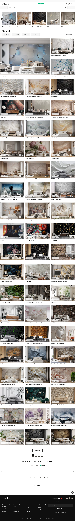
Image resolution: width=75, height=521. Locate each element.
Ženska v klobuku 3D (31, 363)
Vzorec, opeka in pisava (56, 199)
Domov (28, 490)
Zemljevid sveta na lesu (56, 446)
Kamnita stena (54, 261)
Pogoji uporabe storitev (42, 504)
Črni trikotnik (54, 240)
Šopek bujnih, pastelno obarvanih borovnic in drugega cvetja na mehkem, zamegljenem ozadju (9, 425)
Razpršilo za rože (30, 240)
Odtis (28, 507)
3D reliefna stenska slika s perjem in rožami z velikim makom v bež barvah (34, 384)
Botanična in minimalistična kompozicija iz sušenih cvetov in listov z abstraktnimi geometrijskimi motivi (59, 220)
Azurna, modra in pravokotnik (7, 76)
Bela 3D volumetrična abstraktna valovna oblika (59, 178)
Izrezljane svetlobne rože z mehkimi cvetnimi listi (9, 384)
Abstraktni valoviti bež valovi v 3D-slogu (59, 117)
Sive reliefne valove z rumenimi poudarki (9, 96)
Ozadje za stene (16, 511)
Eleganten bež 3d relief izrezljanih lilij (59, 363)
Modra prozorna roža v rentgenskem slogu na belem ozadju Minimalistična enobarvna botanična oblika (59, 425)
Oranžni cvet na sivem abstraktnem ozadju (9, 220)
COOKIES (39, 507)
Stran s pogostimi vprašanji (6, 505)
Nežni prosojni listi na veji (6, 178)
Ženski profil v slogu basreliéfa (58, 343)
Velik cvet (2, 363)
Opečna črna (54, 322)
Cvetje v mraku (3, 117)
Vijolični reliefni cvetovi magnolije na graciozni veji (34, 425)
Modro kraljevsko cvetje (6, 281)
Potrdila (14, 508)
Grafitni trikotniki (30, 446)
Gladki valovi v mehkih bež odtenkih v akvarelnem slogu (34, 178)
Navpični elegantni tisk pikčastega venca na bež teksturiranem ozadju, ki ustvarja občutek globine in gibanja (34, 117)
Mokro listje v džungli (5, 302)
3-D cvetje (28, 281)
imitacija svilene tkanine (56, 137)
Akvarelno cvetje (30, 158)
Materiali (4, 508)
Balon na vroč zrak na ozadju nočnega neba (9, 199)
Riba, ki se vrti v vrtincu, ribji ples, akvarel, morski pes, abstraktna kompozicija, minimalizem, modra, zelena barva (59, 76)
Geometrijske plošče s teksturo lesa (34, 302)
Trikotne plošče (54, 96)
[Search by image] (64, 7)
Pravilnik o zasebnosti (31, 504)
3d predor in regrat (4, 322)
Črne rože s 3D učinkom (31, 261)
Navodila (4, 513)
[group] (24, 20)
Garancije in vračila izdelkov (17, 505)
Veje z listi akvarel (55, 302)
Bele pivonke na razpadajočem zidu (34, 322)
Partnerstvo (39, 509)
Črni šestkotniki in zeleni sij (6, 343)
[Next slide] (73, 19)
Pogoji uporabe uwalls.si (30, 510)
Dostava (4, 511)
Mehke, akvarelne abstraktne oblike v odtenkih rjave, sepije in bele (34, 199)
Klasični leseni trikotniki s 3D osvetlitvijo (34, 343)
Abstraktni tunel (4, 158)
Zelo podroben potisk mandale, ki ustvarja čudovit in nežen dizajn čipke (59, 55)
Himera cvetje (29, 220)
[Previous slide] (2, 19)
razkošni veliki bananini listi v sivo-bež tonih (59, 281)
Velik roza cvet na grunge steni (58, 384)
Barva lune (2, 261)
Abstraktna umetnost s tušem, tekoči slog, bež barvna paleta (34, 96)
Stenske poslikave (35, 490)
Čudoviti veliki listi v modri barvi (33, 137)
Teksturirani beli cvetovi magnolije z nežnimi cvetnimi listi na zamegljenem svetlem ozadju (9, 137)
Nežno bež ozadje (55, 158)
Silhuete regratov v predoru (6, 404)
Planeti (2, 240)
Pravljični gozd (29, 404)
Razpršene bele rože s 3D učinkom (59, 404)
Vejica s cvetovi (4, 446)
